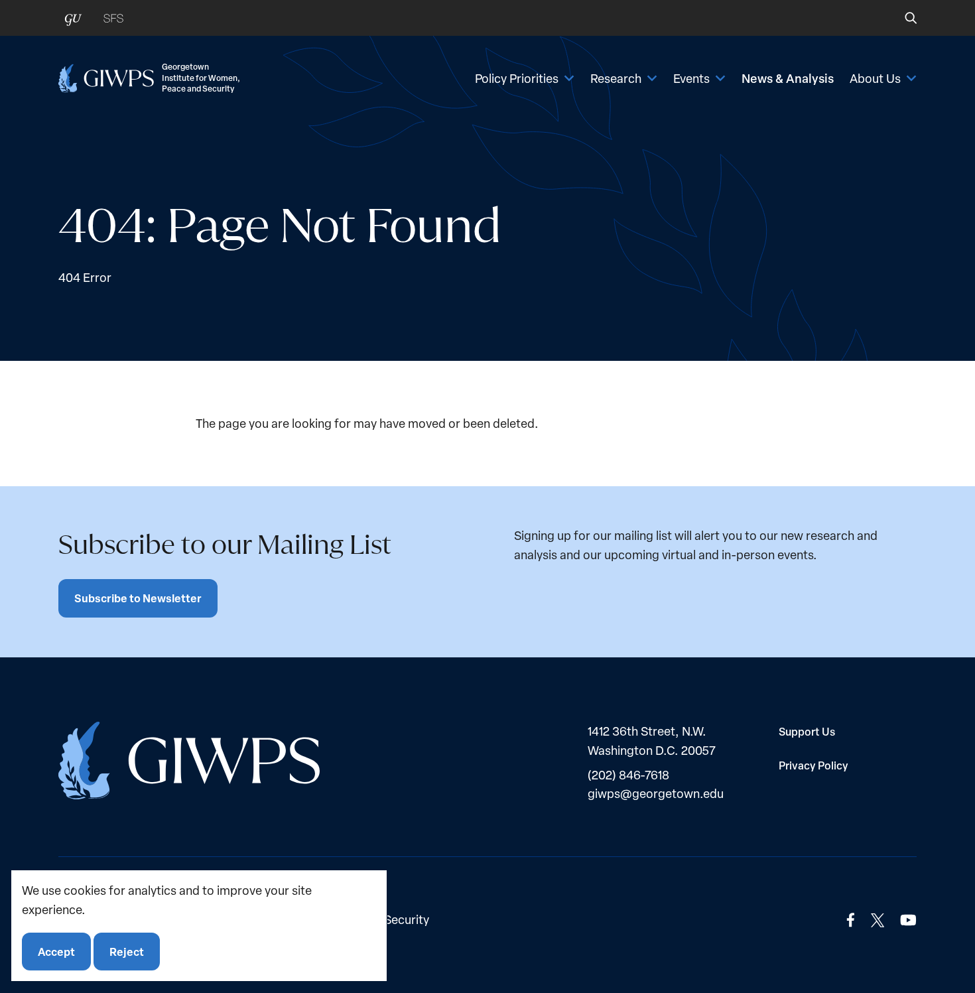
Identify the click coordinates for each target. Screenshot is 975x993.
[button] (902, 18)
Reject (126, 951)
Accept (56, 951)
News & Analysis (788, 78)
